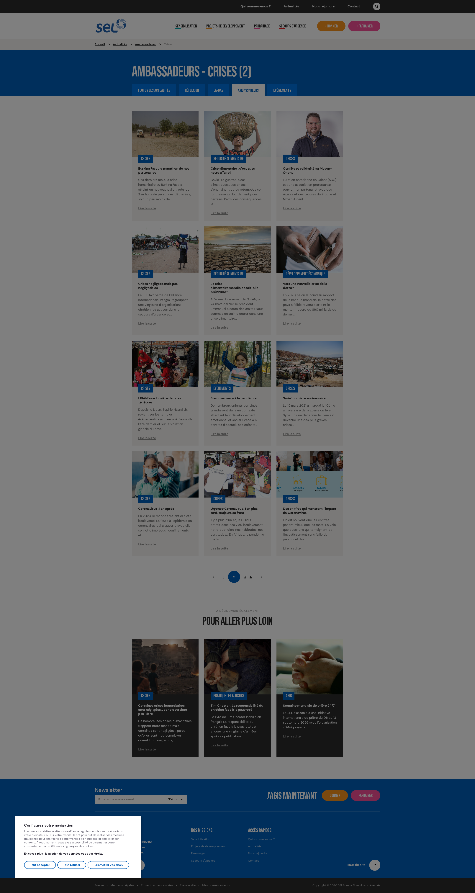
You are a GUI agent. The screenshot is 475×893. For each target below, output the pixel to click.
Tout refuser (71, 865)
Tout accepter (40, 865)
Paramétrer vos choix (108, 865)
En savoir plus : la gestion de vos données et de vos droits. (63, 854)
